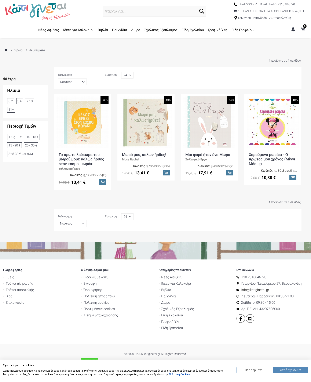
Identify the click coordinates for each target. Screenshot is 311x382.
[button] (201, 11)
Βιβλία (103, 30)
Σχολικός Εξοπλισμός (161, 30)
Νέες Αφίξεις (48, 30)
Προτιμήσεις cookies (99, 309)
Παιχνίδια (119, 30)
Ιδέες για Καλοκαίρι (78, 30)
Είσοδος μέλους (96, 277)
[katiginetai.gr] (36, 11)
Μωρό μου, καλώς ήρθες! (144, 155)
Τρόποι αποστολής (20, 290)
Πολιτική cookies (96, 303)
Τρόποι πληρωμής (19, 283)
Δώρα (135, 30)
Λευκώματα (37, 50)
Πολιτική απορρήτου (99, 296)
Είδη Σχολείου (193, 30)
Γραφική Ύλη (217, 30)
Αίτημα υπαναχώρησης (101, 315)
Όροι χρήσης (93, 290)
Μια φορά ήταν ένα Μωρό (207, 155)
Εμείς (10, 277)
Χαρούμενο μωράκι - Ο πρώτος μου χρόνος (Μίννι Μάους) (272, 159)
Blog (9, 296)
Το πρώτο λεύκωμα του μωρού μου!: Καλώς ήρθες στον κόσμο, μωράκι (81, 159)
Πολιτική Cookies (179, 374)
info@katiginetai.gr (255, 290)
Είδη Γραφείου (242, 30)
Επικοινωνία (15, 303)
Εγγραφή (90, 283)
